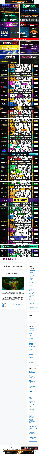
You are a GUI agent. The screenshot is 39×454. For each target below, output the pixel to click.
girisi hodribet (31, 376)
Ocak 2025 (31, 338)
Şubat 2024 (31, 356)
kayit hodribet (31, 438)
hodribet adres (31, 382)
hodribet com (30, 398)
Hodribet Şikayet (32, 437)
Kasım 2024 (31, 341)
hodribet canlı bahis (6, 304)
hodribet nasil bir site (31, 416)
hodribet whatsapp (32, 433)
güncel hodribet (33, 378)
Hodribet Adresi (32, 270)
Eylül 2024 (31, 344)
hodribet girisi (31, 399)
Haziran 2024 (31, 349)
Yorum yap (4, 306)
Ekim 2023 (31, 362)
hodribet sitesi (31, 423)
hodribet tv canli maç (33, 429)
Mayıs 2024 (31, 351)
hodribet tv (32, 426)
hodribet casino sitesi (32, 396)
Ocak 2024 (31, 357)
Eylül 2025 (31, 331)
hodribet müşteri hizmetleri (32, 415)
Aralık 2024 (31, 339)
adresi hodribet (31, 371)
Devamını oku (11, 300)
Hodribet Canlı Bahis (10, 273)
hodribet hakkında (31, 409)
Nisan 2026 (31, 330)
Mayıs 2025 (31, 335)
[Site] (19, 66)
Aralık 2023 (31, 359)
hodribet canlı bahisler (32, 394)
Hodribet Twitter (31, 432)
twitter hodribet (33, 441)
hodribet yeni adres (31, 434)
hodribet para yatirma (13, 304)
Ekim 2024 (31, 343)
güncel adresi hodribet (32, 377)
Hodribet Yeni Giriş (33, 435)
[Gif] (19, 108)
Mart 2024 (31, 354)
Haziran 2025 (31, 333)
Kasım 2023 (31, 360)
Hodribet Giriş (32, 272)
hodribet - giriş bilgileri (32, 381)
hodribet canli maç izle (33, 392)
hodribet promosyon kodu (32, 422)
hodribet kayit (32, 410)
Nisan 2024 (31, 352)
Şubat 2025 (31, 336)
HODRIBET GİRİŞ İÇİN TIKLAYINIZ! (19, 39)
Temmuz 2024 (32, 347)
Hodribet (4, 303)
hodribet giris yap (32, 401)
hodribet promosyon (31, 420)
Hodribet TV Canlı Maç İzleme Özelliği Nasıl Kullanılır (33, 302)
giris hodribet (31, 375)
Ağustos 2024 (32, 346)
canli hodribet (32, 372)
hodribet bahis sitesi (32, 387)
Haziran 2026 (31, 328)
